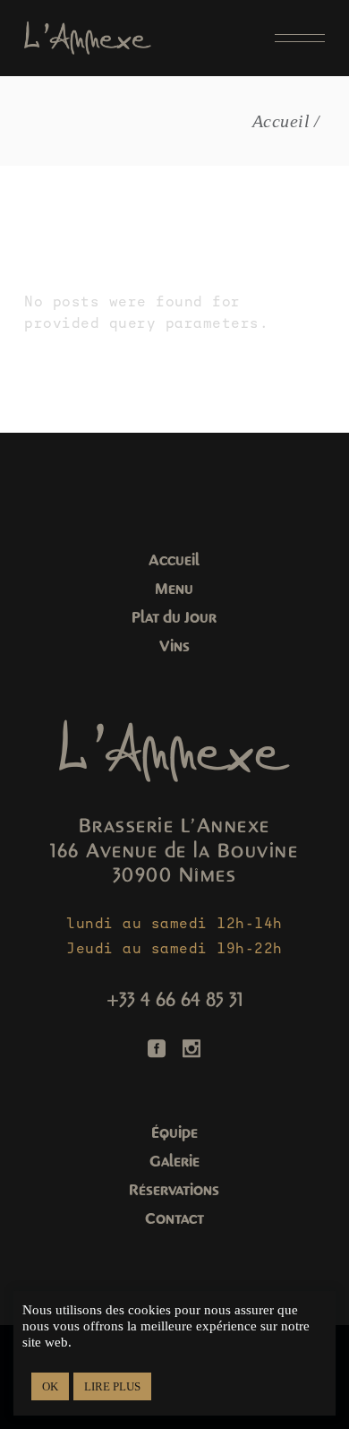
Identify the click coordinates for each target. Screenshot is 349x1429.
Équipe (174, 1132)
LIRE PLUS (112, 1386)
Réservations (174, 1190)
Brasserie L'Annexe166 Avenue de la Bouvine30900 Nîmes (174, 850)
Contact (174, 1218)
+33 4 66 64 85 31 (174, 1000)
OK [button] (50, 1386)
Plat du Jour (174, 617)
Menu (174, 589)
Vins (174, 646)
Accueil (174, 560)
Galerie (174, 1161)
